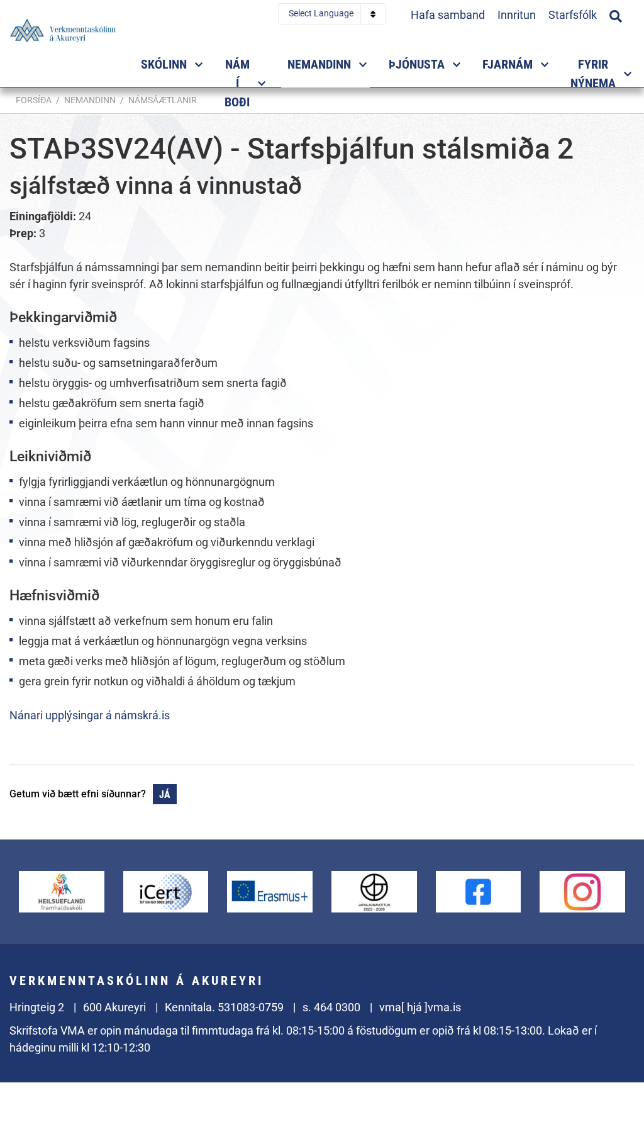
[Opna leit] (615, 14)
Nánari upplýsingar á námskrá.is (89, 715)
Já (164, 794)
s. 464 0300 (331, 1007)
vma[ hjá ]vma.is (420, 1007)
